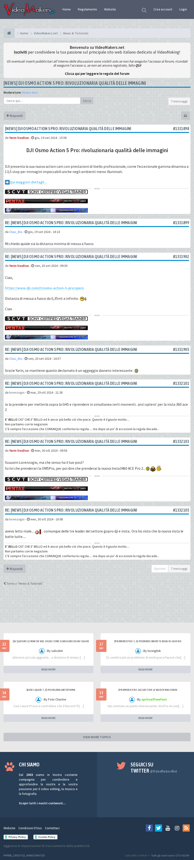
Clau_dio (15, 232)
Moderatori (30, 92)
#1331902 (181, 256)
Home (66, 9)
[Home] (9, 33)
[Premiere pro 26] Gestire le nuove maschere (147, 690)
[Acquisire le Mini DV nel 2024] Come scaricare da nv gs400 (51, 641)
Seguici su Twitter (154, 767)
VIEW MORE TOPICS (97, 737)
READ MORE (48, 669)
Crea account (163, 9)
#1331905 (181, 349)
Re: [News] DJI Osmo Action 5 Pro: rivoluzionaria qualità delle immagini (71, 222)
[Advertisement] (97, 608)
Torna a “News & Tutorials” (25, 583)
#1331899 (181, 222)
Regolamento (87, 9)
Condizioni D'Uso (30, 828)
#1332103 (181, 441)
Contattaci (52, 828)
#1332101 (181, 383)
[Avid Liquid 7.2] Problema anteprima (50, 690)
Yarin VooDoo (19, 138)
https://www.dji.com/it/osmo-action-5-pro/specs (44, 288)
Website (110, 9)
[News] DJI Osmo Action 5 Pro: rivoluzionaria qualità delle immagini (75, 83)
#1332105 (181, 510)
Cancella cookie (136, 855)
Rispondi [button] (16, 116)
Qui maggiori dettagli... (28, 182)
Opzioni (160, 568)
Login (183, 9)
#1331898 (181, 128)
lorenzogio (17, 392)
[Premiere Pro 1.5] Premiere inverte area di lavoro (148, 641)
